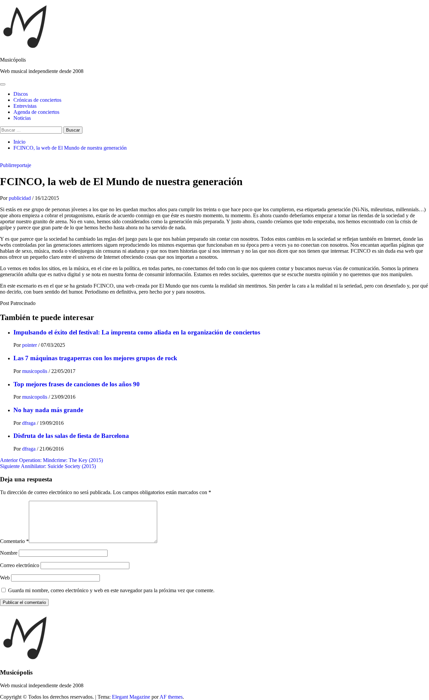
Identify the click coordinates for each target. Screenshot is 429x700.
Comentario (14, 541)
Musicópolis (13, 60)
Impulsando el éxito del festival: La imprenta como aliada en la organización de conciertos (136, 332)
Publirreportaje (15, 165)
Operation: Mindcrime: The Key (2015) (51, 460)
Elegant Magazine (131, 697)
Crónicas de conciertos (37, 100)
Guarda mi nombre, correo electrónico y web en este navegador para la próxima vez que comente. (111, 590)
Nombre (8, 553)
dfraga (29, 423)
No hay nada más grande (48, 409)
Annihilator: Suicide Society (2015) (48, 466)
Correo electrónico (19, 565)
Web (5, 577)
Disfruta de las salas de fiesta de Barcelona (71, 435)
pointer (30, 345)
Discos (20, 94)
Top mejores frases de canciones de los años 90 (76, 384)
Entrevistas (25, 106)
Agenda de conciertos (36, 112)
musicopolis (35, 371)
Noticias (22, 118)
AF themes (171, 697)
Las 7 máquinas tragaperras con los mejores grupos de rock (95, 358)
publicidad (20, 198)
